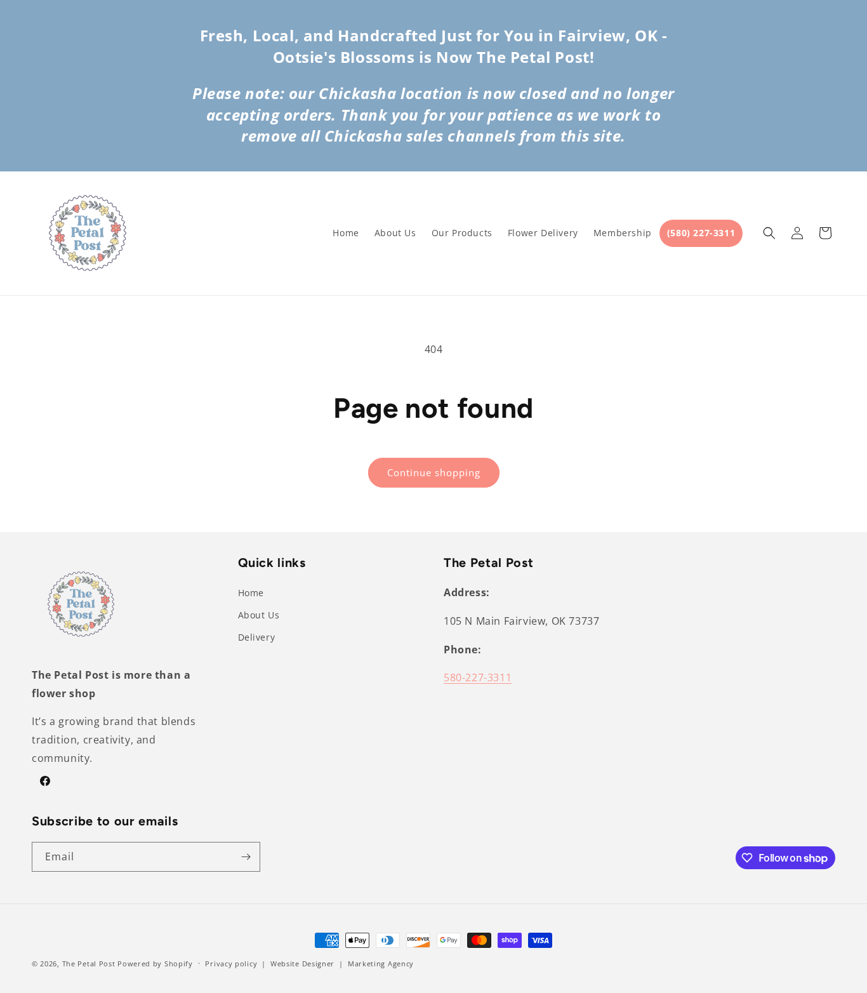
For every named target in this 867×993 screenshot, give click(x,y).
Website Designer (302, 963)
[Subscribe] (246, 857)
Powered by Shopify (155, 963)
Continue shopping (433, 472)
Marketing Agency (381, 963)
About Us (259, 615)
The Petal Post (89, 963)
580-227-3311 (478, 677)
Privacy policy (231, 963)
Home (251, 593)
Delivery (256, 637)
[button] (769, 233)
